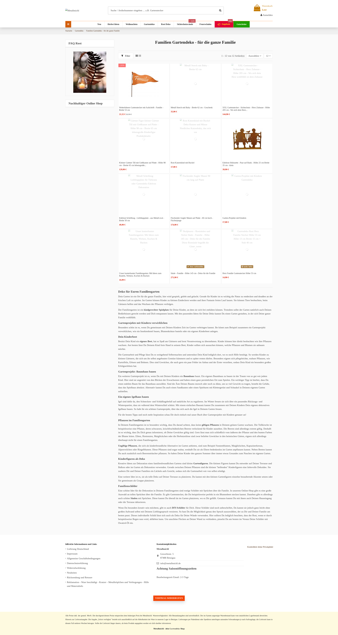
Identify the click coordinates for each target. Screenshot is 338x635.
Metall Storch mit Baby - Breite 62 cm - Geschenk (192, 107)
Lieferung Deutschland (78, 549)
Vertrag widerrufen (169, 598)
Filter (127, 56)
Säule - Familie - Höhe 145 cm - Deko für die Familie (193, 273)
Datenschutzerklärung (77, 563)
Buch (199, 414)
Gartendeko (175, 628)
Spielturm (204, 387)
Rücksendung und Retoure (79, 577)
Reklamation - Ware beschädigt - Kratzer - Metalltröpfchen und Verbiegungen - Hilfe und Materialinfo (108, 584)
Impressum (72, 553)
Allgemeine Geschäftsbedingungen (83, 558)
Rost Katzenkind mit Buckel (182, 163)
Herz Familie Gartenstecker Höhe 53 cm (239, 273)
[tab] (89, 43)
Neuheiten (72, 572)
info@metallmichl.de (170, 563)
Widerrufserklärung (76, 568)
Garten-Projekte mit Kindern (234, 218)
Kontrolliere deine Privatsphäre (260, 547)
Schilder (195, 490)
